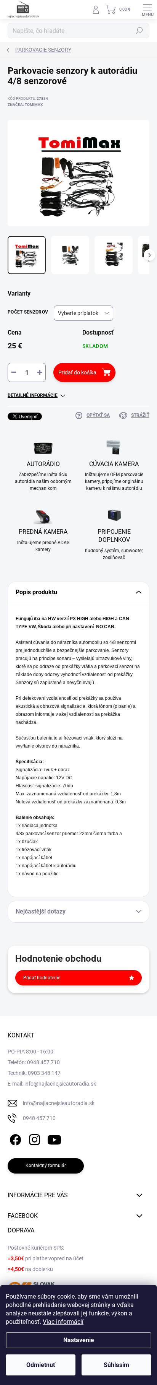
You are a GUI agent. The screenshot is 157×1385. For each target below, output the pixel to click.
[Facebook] (14, 1138)
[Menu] (147, 9)
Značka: (25, 104)
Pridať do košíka (77, 372)
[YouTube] (54, 1138)
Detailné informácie (33, 395)
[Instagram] (33, 1138)
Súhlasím (116, 1365)
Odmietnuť (40, 1365)
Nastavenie (78, 1340)
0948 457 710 (39, 1118)
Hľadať (139, 30)
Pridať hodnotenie (41, 977)
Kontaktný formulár (46, 1165)
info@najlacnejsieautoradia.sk (59, 1103)
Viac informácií (63, 1321)
